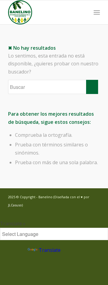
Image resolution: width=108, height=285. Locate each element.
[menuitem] (83, 12)
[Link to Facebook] (86, 212)
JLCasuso (15, 205)
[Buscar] (83, 12)
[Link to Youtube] (95, 212)
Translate (50, 250)
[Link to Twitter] (77, 212)
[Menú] (97, 12)
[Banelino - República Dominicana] (45, 12)
